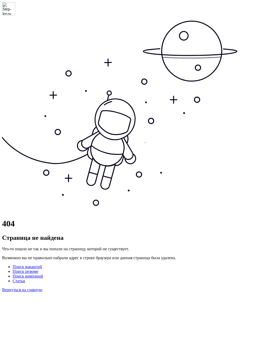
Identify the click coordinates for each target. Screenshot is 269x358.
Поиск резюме (25, 271)
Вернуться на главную (22, 290)
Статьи (19, 281)
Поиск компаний (28, 276)
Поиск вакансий (27, 266)
